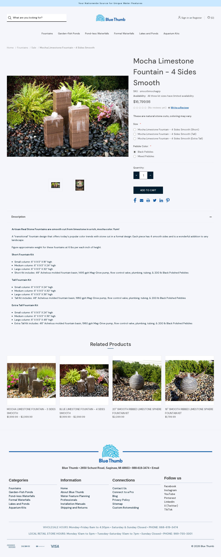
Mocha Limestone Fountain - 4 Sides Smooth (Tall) (167, 134)
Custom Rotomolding (125, 507)
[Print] (148, 200)
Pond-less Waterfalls (97, 33)
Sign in (185, 17)
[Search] (11, 18)
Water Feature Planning (75, 496)
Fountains (47, 33)
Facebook (170, 486)
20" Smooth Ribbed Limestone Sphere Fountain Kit (136, 411)
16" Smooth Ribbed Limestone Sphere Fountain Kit (189, 411)
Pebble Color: (141, 146)
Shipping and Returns (74, 507)
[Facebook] (135, 200)
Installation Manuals (73, 504)
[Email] (141, 200)
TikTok (168, 509)
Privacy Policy (121, 500)
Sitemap (117, 504)
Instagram (170, 490)
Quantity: (138, 167)
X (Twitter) (171, 506)
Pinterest (170, 498)
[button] (110, 217)
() (212, 17)
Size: (136, 124)
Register (197, 17)
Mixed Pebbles (146, 156)
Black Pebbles (145, 151)
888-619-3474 (140, 467)
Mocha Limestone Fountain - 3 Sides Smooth (31, 411)
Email (155, 467)
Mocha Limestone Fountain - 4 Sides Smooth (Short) (168, 129)
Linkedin (169, 502)
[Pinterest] (168, 200)
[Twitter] (154, 200)
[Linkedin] (161, 200)
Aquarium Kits (171, 33)
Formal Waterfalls (124, 33)
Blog (115, 496)
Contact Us (119, 488)
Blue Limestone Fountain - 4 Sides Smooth (82, 411)
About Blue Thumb (72, 492)
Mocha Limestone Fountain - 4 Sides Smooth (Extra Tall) (170, 138)
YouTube (169, 494)
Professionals (69, 500)
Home (64, 488)
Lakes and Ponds (148, 33)
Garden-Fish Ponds (69, 33)
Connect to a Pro (123, 492)
